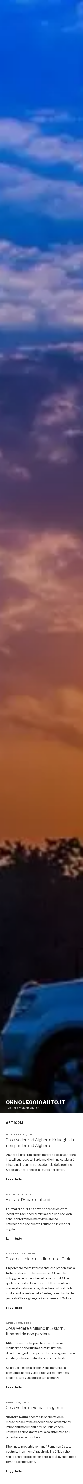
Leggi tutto (14, 1179)
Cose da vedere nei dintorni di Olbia (38, 1258)
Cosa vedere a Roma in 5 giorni (34, 1407)
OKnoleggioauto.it (35, 1102)
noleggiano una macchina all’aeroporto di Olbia (37, 1278)
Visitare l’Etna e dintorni (28, 1199)
